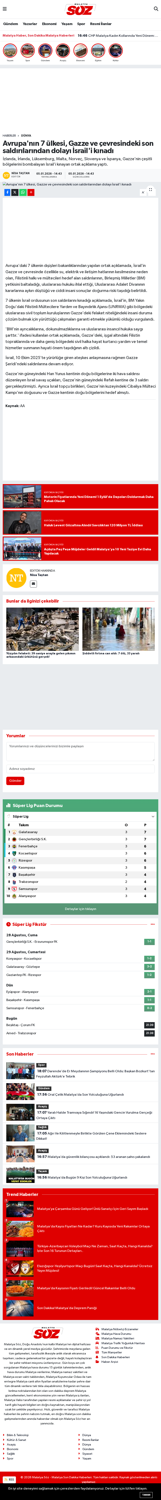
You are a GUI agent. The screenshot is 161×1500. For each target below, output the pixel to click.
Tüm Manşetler (111, 1352)
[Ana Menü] (5, 9)
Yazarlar (30, 24)
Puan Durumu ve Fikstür (117, 1347)
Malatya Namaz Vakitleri (117, 1338)
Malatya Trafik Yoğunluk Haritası (123, 1343)
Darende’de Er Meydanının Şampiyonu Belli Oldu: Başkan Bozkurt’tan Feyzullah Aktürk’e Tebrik (95, 1074)
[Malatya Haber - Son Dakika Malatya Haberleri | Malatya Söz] (80, 9)
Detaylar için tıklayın (80, 909)
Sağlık (42, 1127)
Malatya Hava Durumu (116, 1333)
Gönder (15, 781)
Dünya (26, 135)
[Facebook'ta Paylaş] (7, 192)
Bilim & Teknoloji (18, 1435)
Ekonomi (49, 24)
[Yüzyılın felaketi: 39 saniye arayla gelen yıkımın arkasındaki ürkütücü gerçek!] (42, 629)
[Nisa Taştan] (16, 578)
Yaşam (66, 24)
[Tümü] (153, 1054)
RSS (11, 1479)
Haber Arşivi (109, 1361)
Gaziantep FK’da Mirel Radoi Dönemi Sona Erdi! (118, 36)
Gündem (10, 24)
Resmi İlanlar (101, 24)
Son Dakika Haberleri (115, 1357)
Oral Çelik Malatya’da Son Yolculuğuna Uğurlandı (80, 1094)
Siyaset (87, 1453)
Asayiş (42, 1106)
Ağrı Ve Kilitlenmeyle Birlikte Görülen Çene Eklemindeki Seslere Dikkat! (91, 1136)
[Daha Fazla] (30, 192)
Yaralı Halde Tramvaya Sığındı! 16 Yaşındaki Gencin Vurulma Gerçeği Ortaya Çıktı (94, 1115)
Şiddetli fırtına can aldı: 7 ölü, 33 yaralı (110, 653)
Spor (81, 24)
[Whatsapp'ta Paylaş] (23, 192)
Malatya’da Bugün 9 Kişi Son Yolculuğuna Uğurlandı (82, 1177)
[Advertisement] (80, 101)
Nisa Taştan (39, 575)
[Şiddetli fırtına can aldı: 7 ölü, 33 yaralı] (118, 629)
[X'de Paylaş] (14, 192)
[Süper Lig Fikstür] (153, 924)
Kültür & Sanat (16, 1440)
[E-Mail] (33, 584)
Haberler (9, 135)
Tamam (146, 1495)
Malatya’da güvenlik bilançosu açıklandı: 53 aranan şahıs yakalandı (93, 1157)
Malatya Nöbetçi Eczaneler (119, 1329)
